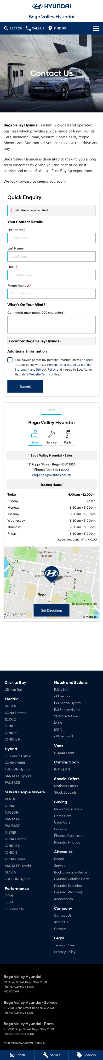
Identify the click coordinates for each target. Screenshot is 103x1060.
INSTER (10, 706)
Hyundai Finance (67, 842)
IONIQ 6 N (62, 769)
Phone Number (19, 285)
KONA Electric (15, 713)
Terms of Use (64, 945)
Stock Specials (65, 792)
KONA (9, 806)
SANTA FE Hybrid (18, 776)
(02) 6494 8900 (57, 469)
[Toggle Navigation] (96, 28)
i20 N (9, 896)
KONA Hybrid (15, 763)
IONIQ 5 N (13, 739)
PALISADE (12, 782)
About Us (61, 922)
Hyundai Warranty (68, 892)
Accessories (63, 899)
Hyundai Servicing (68, 885)
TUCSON (12, 812)
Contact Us (63, 915)
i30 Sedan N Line (67, 709)
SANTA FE (12, 819)
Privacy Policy (46, 369)
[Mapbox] (16, 614)
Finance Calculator (69, 835)
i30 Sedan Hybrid (18, 756)
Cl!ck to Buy (14, 689)
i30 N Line (61, 689)
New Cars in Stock (68, 809)
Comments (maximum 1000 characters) (35, 312)
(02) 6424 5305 (23, 1012)
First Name (16, 230)
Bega (51, 410)
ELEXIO (10, 719)
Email (12, 267)
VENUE (10, 799)
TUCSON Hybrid (17, 769)
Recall (59, 859)
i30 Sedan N (14, 909)
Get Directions (52, 610)
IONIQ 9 (11, 733)
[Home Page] (51, 6)
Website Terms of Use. (44, 374)
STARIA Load (64, 753)
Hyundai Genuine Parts (72, 879)
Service (59, 865)
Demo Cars (63, 816)
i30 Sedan (62, 696)
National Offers (66, 786)
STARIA (10, 872)
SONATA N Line (66, 716)
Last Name (15, 248)
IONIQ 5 (11, 726)
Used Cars (62, 822)
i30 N (9, 902)
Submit (25, 386)
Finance (60, 829)
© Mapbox (90, 616)
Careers (60, 929)
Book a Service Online (70, 872)
